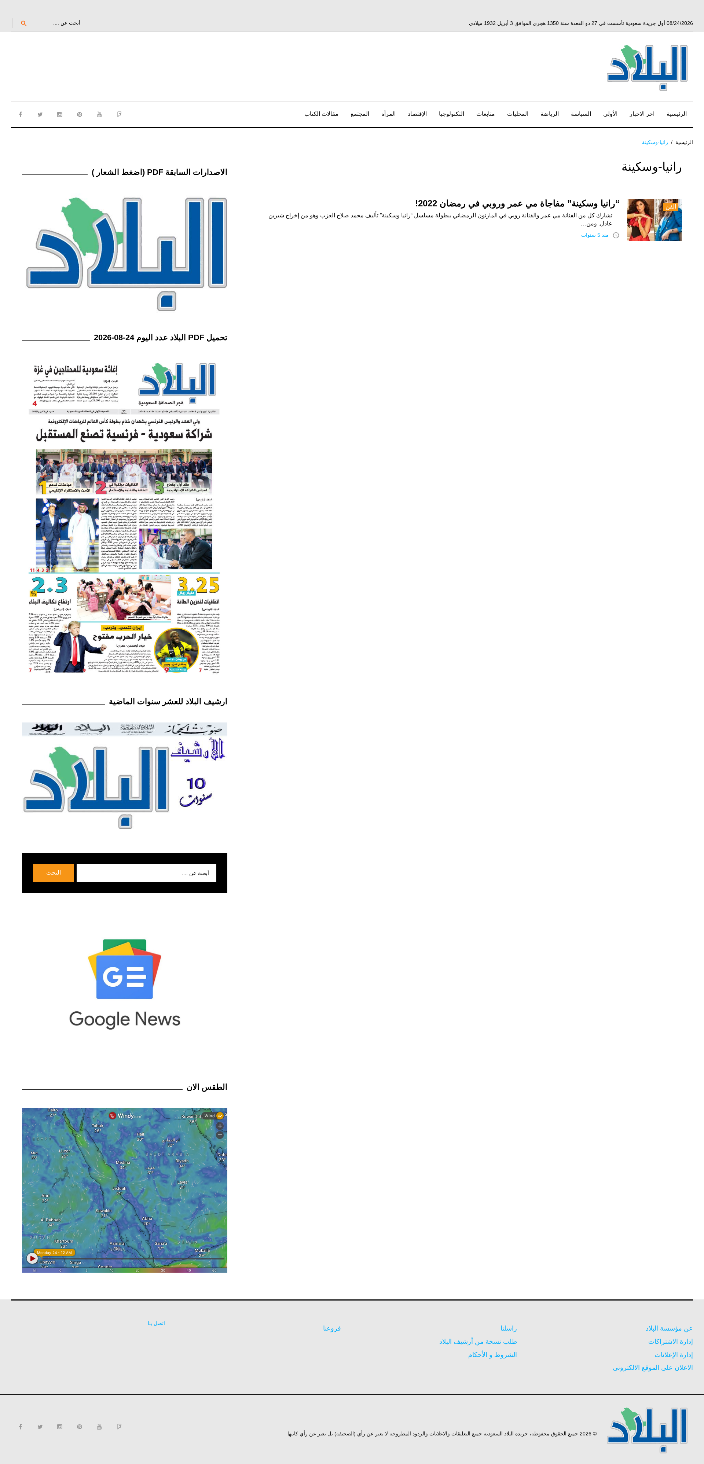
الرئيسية (677, 114)
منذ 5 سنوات (595, 235)
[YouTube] (99, 114)
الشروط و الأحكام (492, 1354)
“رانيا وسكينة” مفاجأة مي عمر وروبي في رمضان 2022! (517, 203)
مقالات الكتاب (321, 114)
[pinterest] (79, 114)
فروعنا (332, 1328)
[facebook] (20, 114)
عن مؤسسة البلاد (669, 1328)
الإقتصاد (417, 114)
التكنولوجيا (451, 114)
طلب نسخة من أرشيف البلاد (478, 1341)
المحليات (517, 114)
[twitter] (40, 114)
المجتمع (360, 114)
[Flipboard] (119, 114)
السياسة (581, 114)
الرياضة (549, 114)
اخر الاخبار (642, 114)
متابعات (485, 114)
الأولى (610, 114)
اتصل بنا (156, 1323)
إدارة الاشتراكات (670, 1341)
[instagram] (60, 114)
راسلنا (508, 1328)
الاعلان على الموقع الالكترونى (653, 1367)
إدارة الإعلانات (673, 1354)
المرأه (388, 114)
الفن (671, 206)
